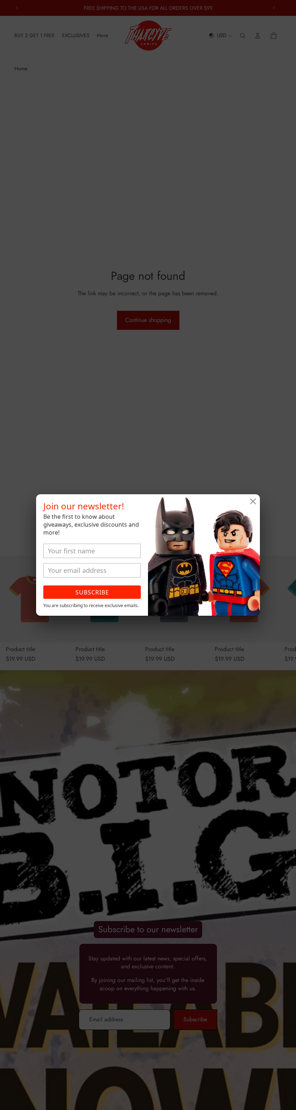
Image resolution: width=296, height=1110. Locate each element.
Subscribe (92, 592)
